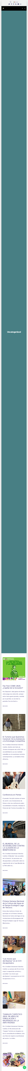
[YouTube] (18, 4)
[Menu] (24, 8)
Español (16, 2)
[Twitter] (9, 4)
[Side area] (22, 8)
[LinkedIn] (15, 4)
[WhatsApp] (20, 4)
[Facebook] (11, 4)
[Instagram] (13, 4)
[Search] (10, 2)
